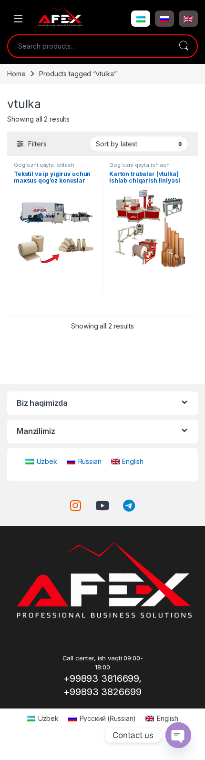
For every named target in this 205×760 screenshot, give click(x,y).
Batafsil (55, 305)
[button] (140, 18)
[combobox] (89, 46)
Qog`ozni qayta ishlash (44, 165)
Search (183, 46)
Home (16, 74)
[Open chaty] (178, 735)
